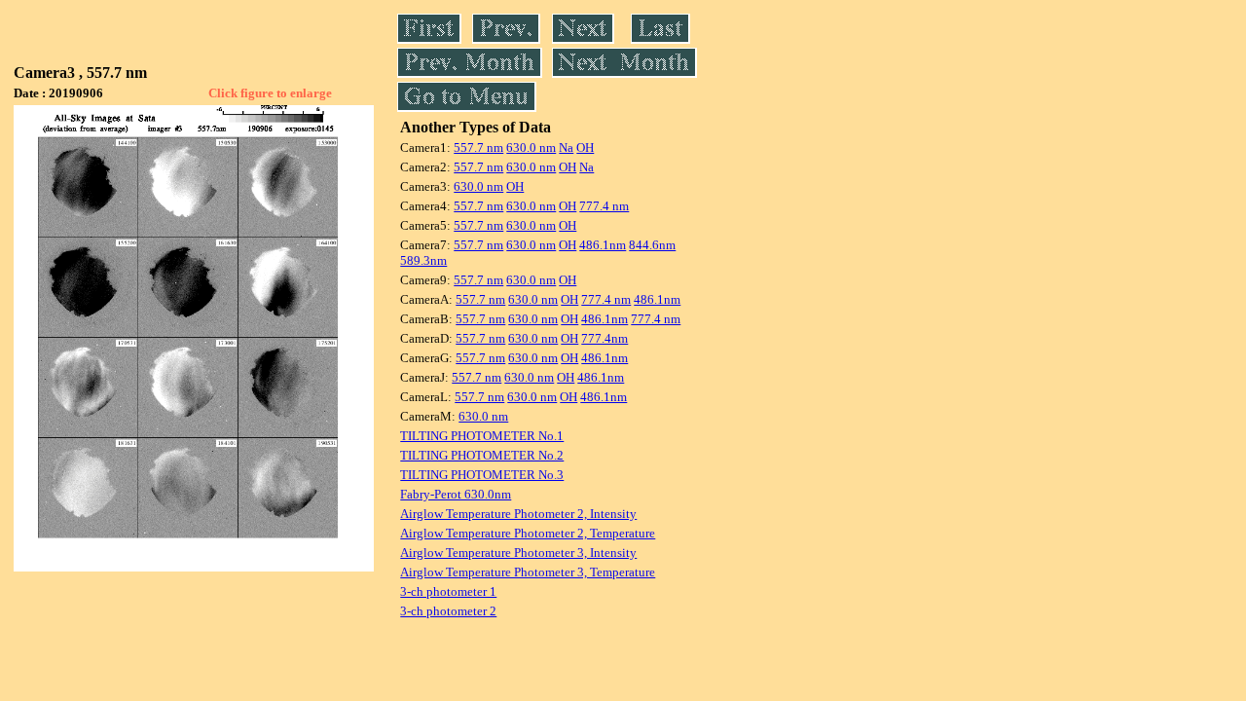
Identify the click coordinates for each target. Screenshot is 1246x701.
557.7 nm (478, 147)
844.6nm (652, 245)
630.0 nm (531, 147)
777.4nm (604, 338)
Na (566, 147)
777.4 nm (604, 206)
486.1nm (602, 245)
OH (585, 147)
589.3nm (423, 260)
